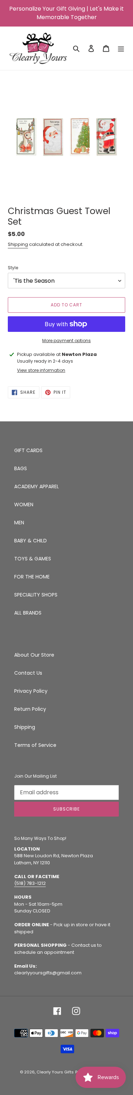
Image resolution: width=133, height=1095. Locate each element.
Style (13, 268)
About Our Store (34, 654)
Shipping (18, 244)
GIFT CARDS (28, 450)
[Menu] (120, 48)
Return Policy (30, 709)
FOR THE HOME (32, 576)
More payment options (66, 341)
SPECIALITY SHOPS (35, 594)
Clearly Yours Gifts (55, 1072)
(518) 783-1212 (30, 883)
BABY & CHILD (30, 540)
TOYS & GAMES (32, 558)
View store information (41, 370)
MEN (19, 522)
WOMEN (23, 504)
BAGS (20, 468)
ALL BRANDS (27, 612)
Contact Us (28, 672)
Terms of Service (35, 745)
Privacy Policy (31, 691)
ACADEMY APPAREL (36, 486)
